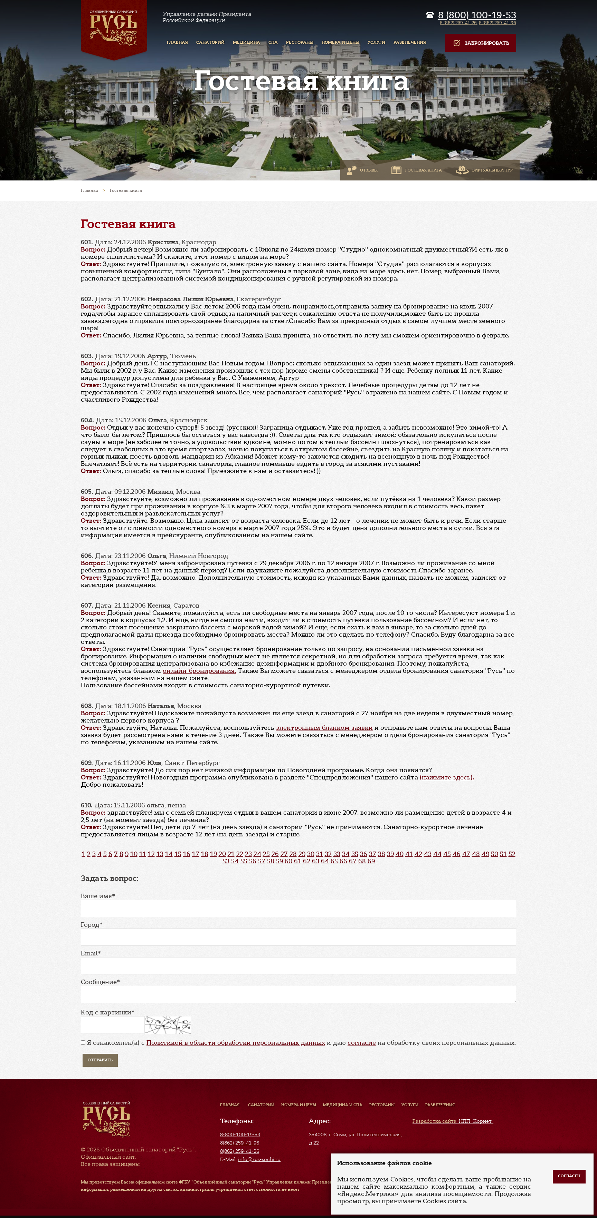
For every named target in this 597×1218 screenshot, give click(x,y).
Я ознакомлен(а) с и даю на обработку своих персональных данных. (301, 1043)
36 (363, 854)
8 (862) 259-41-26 (458, 23)
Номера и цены (298, 1104)
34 (346, 854)
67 (353, 861)
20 (222, 854)
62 (306, 861)
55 (243, 861)
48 (476, 854)
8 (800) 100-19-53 (477, 15)
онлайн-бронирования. (199, 671)
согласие (362, 1043)
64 (325, 861)
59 (279, 861)
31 (319, 854)
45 (447, 854)
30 (310, 854)
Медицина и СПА (342, 1104)
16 (186, 854)
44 (437, 854)
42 (418, 854)
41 (409, 854)
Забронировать (487, 43)
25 (266, 854)
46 (457, 854)
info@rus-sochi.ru (259, 1159)
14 (169, 854)
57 (261, 861)
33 (336, 854)
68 (362, 861)
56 (252, 861)
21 (231, 854)
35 (354, 854)
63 (315, 861)
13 (160, 854)
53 (225, 861)
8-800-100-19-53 (240, 1134)
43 (428, 854)
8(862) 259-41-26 (239, 1151)
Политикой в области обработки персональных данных (235, 1043)
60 (288, 861)
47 (466, 854)
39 (390, 854)
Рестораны (382, 1104)
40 (400, 854)
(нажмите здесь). (447, 777)
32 (328, 854)
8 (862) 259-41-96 (497, 23)
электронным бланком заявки (324, 728)
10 (134, 854)
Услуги (409, 1104)
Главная (229, 1104)
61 (297, 861)
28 (293, 854)
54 (235, 861)
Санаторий (261, 1104)
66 (343, 861)
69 (371, 861)
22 (239, 854)
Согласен (569, 1176)
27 (284, 854)
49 (485, 854)
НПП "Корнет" (453, 1121)
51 (503, 854)
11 (142, 854)
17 (195, 854)
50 (494, 854)
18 (204, 854)
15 (177, 854)
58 (270, 861)
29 (301, 854)
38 (381, 854)
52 (512, 854)
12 (151, 854)
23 (248, 854)
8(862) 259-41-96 (239, 1143)
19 (213, 854)
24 (257, 854)
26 (275, 854)
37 (372, 854)
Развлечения (440, 1104)
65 (334, 861)
